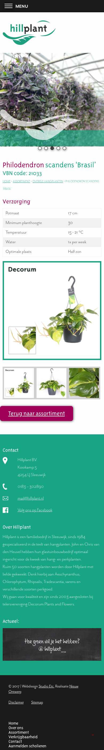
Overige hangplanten (48, 181)
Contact (15, 741)
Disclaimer (16, 702)
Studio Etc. (46, 686)
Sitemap (37, 702)
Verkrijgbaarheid (23, 737)
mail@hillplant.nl (31, 498)
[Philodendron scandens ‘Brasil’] (52, 310)
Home (6, 181)
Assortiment (21, 181)
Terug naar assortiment (36, 413)
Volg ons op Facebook (35, 510)
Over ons (16, 728)
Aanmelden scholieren (27, 746)
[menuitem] (50, 723)
